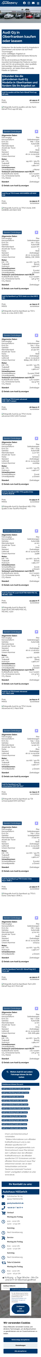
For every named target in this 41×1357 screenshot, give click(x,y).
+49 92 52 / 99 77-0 (15, 1207)
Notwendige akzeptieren (21, 1340)
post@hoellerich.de (15, 1203)
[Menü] (38, 3)
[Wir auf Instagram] (29, 3)
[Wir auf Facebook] (24, 3)
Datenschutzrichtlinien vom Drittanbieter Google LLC (18, 1299)
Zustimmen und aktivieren (20, 1309)
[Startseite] (10, 2)
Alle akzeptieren (20, 1351)
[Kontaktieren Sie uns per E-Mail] (33, 3)
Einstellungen (20, 1345)
